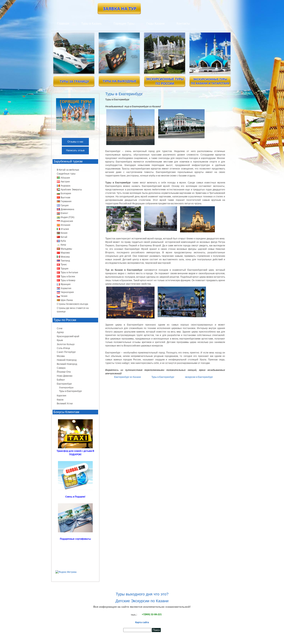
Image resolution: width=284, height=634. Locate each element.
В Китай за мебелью (68, 169)
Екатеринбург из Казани (127, 377)
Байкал (61, 379)
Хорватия (66, 288)
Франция (66, 284)
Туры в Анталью (69, 272)
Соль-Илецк (63, 348)
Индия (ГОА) (67, 217)
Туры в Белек (68, 276)
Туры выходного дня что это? (142, 594)
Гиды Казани (155, 23)
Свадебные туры (66, 173)
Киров (60, 399)
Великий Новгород (67, 364)
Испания (65, 225)
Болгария (66, 193)
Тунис (64, 264)
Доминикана (67, 209)
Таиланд (65, 260)
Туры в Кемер (68, 280)
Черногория (67, 292)
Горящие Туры (124, 23)
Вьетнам (65, 197)
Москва (61, 356)
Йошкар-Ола (64, 371)
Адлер (60, 332)
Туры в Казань (91, 23)
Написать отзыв (75, 150)
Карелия (61, 395)
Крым (60, 340)
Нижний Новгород (67, 360)
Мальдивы (66, 248)
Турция (64, 268)
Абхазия (65, 177)
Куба (63, 241)
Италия (65, 229)
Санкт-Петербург (66, 352)
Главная (63, 23)
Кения (64, 233)
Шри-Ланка (67, 300)
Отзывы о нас (75, 141)
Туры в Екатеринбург (162, 377)
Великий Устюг (65, 403)
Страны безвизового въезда (72, 304)
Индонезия (67, 221)
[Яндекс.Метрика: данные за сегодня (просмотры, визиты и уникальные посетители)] (66, 572)
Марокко (65, 252)
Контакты (183, 23)
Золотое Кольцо (66, 344)
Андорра (65, 185)
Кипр (63, 244)
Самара (61, 368)
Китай (64, 237)
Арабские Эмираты (71, 189)
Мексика (65, 256)
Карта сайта (142, 622)
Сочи (59, 328)
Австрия (65, 181)
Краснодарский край (68, 336)
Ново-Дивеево (64, 376)
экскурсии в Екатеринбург (199, 377)
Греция (65, 205)
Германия (66, 201)
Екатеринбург (64, 383)
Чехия (64, 296)
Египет (64, 213)
